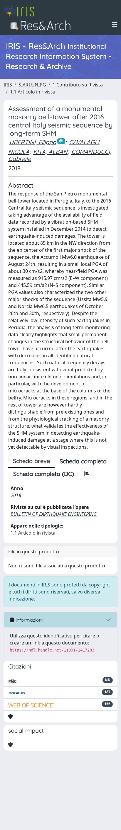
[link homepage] (21, 11)
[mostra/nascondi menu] (114, 25)
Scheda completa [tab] (83, 461)
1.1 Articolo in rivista (32, 92)
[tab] (87, 474)
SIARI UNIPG (32, 84)
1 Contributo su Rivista (78, 84)
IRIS (8, 84)
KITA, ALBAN (50, 151)
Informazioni (28, 620)
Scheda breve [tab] (31, 461)
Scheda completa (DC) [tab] (43, 473)
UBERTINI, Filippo (32, 142)
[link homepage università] (42, 25)
